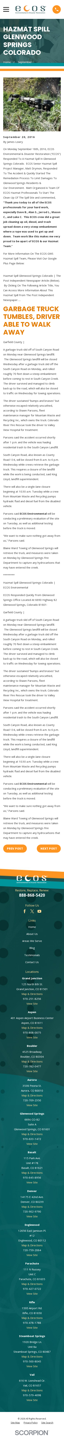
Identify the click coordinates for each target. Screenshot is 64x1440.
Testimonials (32, 955)
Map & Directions (32, 994)
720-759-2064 (32, 1250)
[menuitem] (15, 1423)
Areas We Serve (32, 941)
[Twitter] (32, 911)
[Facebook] (24, 911)
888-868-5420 (32, 895)
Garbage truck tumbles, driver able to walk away (31, 320)
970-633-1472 (32, 1139)
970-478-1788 (32, 1322)
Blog (32, 948)
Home (32, 927)
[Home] (30, 9)
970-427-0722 (32, 1289)
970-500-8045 (32, 1361)
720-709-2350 (32, 1100)
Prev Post (15, 848)
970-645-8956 (32, 1177)
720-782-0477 (32, 1066)
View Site (32, 1003)
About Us (32, 934)
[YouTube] (39, 911)
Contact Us (32, 962)
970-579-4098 (32, 1395)
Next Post (49, 848)
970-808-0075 (32, 1032)
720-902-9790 (32, 1211)
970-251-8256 (32, 998)
